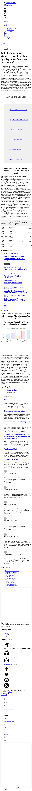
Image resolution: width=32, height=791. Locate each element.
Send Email (4, 695)
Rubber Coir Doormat (11, 572)
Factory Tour (10, 37)
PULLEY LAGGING (11, 460)
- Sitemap (10, 692)
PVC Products (11, 27)
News (5, 34)
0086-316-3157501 (9, 709)
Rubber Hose (10, 30)
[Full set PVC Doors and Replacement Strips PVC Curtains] (11, 253)
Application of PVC (10, 449)
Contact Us (7, 39)
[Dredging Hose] (11, 390)
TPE (6, 306)
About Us (6, 36)
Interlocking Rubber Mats (11, 579)
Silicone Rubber (9, 581)
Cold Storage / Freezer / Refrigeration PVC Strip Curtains (14, 300)
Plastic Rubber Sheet (10, 578)
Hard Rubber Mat (9, 575)
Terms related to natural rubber (14, 411)
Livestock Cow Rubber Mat (15, 269)
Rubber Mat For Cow (10, 574)
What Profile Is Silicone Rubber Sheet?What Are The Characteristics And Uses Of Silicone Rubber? (17, 436)
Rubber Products (11, 28)
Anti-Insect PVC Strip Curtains (13, 277)
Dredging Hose (11, 392)
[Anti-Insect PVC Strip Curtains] (12, 273)
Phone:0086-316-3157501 (11, 657)
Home (5, 24)
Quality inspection (8, 31)
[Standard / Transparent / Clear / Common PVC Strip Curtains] (16, 288)
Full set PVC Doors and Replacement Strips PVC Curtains (14, 258)
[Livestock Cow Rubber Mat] (12, 267)
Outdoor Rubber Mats (11, 585)
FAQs (5, 33)
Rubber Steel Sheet (10, 576)
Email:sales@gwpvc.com (10, 664)
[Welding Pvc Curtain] (10, 280)
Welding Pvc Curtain (13, 283)
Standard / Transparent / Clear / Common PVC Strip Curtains (15, 292)
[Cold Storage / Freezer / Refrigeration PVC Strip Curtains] (16, 297)
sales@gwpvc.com (9, 721)
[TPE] (6, 303)
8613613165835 (8, 734)
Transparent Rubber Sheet (12, 571)
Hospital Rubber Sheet (11, 584)
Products (6, 25)
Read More (7, 264)
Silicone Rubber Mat (10, 582)
